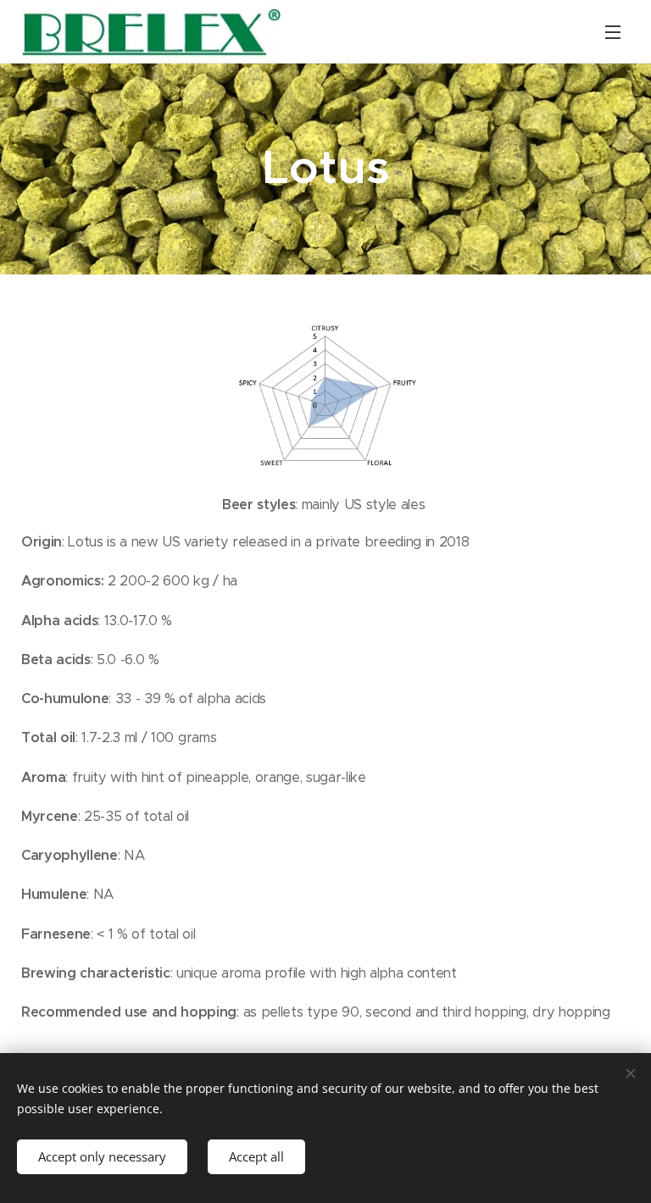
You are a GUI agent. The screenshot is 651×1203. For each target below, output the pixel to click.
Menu (613, 31)
